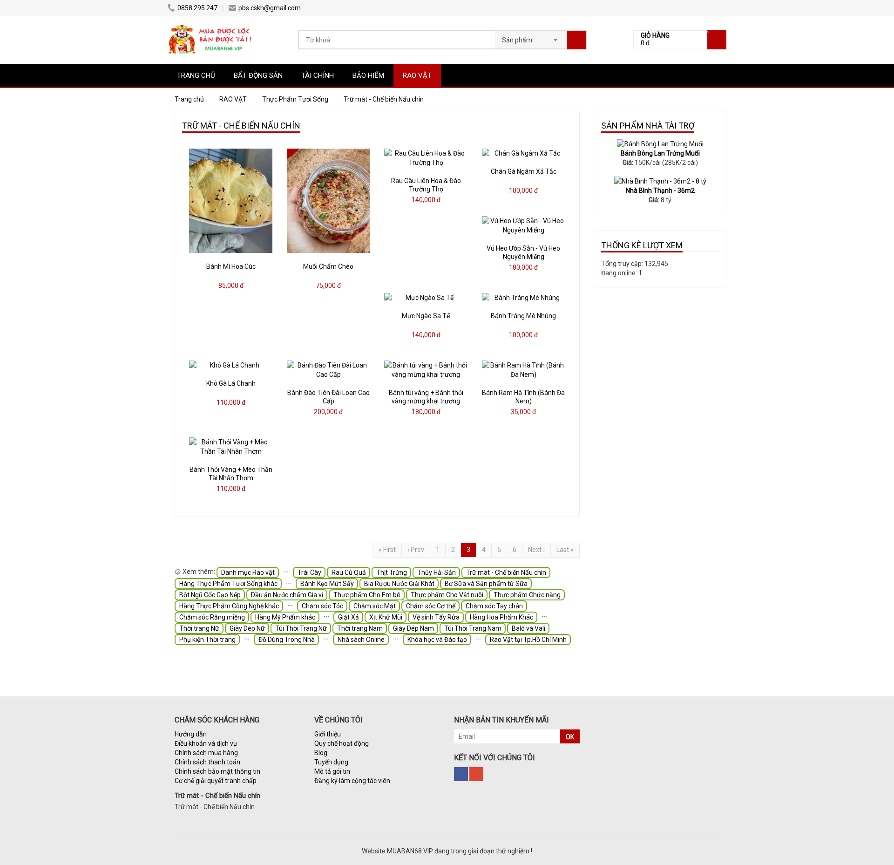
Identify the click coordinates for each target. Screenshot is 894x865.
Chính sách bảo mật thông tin (217, 771)
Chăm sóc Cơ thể (430, 606)
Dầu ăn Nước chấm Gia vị (287, 595)
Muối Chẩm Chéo (328, 266)
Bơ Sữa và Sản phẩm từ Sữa (486, 583)
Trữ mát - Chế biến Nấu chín (506, 572)
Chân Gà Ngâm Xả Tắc (523, 171)
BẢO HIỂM (368, 75)
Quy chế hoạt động (341, 743)
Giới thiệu (327, 734)
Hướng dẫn (191, 734)
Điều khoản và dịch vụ (206, 743)
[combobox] (531, 37)
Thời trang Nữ (199, 628)
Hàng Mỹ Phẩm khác (285, 617)
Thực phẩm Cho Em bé (366, 595)
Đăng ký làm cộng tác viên (352, 780)
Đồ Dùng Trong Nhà (286, 639)
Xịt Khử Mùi (385, 617)
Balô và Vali (528, 628)
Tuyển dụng (331, 762)
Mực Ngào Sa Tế (426, 316)
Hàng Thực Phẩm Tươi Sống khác (228, 583)
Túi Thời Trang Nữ (301, 628)
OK (570, 737)
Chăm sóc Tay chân (494, 606)
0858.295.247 (197, 8)
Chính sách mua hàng (206, 752)
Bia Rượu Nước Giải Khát (399, 583)
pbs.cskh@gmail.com (269, 8)
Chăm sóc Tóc (322, 606)
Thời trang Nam (360, 628)
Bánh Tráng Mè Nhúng (523, 316)
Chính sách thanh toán (207, 762)
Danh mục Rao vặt (248, 572)
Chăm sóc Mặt (374, 606)
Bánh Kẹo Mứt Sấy (327, 583)
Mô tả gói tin (332, 771)
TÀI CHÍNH (317, 75)
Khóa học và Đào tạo (437, 639)
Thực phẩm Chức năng (527, 595)
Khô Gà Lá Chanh (231, 383)
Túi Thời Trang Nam (472, 628)
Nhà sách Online (361, 639)
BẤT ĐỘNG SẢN (258, 75)
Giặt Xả (348, 617)
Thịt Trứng (391, 572)
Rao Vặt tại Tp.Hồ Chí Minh (528, 639)
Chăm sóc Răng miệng (212, 617)
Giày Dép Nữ (247, 628)
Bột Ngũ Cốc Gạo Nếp (210, 595)
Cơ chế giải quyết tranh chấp (216, 780)
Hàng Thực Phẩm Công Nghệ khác (229, 606)
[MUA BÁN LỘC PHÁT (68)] (211, 25)
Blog (320, 752)
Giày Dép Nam (413, 628)
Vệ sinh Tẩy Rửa (436, 617)
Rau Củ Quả (349, 572)
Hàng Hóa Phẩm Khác (501, 617)
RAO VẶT (417, 75)
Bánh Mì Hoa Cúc (231, 266)
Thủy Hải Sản (436, 572)
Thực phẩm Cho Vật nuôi (447, 595)
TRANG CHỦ (196, 75)
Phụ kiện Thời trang (207, 639)
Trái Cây (309, 572)
